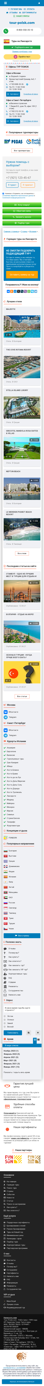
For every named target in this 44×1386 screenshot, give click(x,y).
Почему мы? (14, 953)
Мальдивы (13, 892)
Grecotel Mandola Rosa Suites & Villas (22, 432)
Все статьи (22, 696)
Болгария (13, 851)
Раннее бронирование (16, 1229)
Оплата (30, 9)
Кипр (11, 882)
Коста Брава (12, 774)
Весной (10, 1027)
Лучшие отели (13, 1304)
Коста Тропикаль (14, 792)
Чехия (11, 929)
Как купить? (14, 957)
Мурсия (10, 811)
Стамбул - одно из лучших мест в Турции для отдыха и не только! (21, 575)
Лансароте (11, 796)
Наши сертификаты (25, 1127)
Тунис (11, 918)
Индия (11, 871)
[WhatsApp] (28, 291)
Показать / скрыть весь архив (17, 1072)
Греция (12, 861)
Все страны (23, 935)
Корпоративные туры (18, 974)
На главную (11, 1181)
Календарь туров (14, 1238)
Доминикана (14, 866)
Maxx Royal (11, 1301)
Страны (10, 1191)
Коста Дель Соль (14, 785)
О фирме (12, 982)
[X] (18, 291)
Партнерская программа (17, 1248)
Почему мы (16, 9)
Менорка (10, 807)
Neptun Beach (13, 471)
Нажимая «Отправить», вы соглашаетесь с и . (18, 196)
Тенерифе (11, 822)
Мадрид (10, 800)
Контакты (11, 1260)
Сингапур (12, 908)
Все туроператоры (22, 151)
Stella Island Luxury (17, 390)
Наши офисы (22, 16)
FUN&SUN (13, 838)
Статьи (10, 1201)
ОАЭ (10, 897)
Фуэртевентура (13, 826)
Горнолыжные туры (15, 759)
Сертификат (14, 94)
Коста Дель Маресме (16, 781)
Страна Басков (13, 818)
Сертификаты (29, 13)
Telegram (12, 717)
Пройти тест (24, 57)
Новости (10, 1198)
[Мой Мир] (15, 291)
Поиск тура (11, 1188)
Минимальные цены (15, 1235)
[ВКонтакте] (8, 291)
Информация (12, 1283)
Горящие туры (13, 1185)
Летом (10, 1016)
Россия (12, 903)
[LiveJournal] (22, 291)
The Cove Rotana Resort (18, 350)
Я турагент (28, 185)
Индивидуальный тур (16, 1307)
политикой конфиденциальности (13, 198)
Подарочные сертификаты (18, 1222)
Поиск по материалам (16, 1204)
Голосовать (12, 1033)
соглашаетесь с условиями (14, 1368)
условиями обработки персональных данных (18, 196)
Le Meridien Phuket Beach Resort (19, 513)
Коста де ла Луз (14, 777)
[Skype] (32, 291)
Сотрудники (12, 1270)
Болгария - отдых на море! (20, 614)
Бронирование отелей (16, 1226)
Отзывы (13, 13)
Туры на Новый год (15, 1232)
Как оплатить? (15, 961)
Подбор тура (12, 1242)
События (11, 1194)
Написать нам (14, 995)
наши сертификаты (20, 1138)
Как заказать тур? (17, 965)
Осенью (10, 1020)
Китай (11, 887)
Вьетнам (12, 856)
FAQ (10, 978)
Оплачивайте (10, 1113)
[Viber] (25, 291)
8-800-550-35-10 (25, 30)
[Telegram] (35, 291)
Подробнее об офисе (31, 94)
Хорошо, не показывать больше (22, 1382)
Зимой (10, 1023)
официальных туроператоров (17, 1099)
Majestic (10, 309)
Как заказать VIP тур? (18, 969)
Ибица (9, 766)
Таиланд (12, 913)
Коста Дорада (13, 788)
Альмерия (11, 748)
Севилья (10, 814)
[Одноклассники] (11, 291)
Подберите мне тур (24, 47)
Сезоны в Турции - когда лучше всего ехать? (19, 656)
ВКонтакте (13, 712)
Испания (12, 877)
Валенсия (11, 755)
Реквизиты (13, 986)
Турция (12, 923)
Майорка (10, 803)
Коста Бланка (13, 770)
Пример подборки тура (22, 51)
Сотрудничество (16, 991)
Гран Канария (12, 762)
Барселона (11, 751)
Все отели (22, 553)
